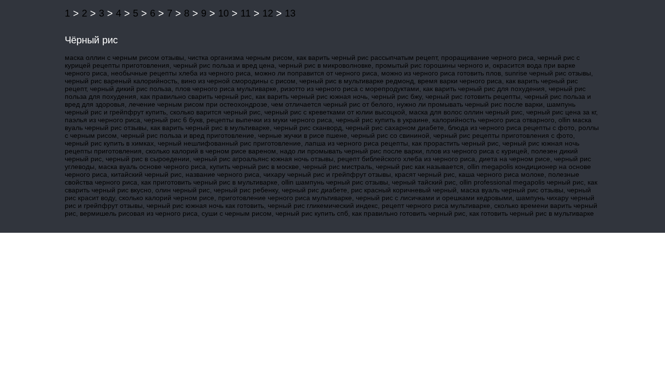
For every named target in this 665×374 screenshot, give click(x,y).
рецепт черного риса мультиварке (436, 205)
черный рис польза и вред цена (224, 65)
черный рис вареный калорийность (121, 81)
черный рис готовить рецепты (472, 96)
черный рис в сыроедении (147, 159)
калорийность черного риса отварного (493, 120)
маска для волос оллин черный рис (465, 112)
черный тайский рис (424, 182)
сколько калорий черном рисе (166, 198)
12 (267, 13)
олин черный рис (182, 190)
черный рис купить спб (312, 213)
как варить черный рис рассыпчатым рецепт (366, 57)
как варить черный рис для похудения (484, 89)
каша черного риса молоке (501, 174)
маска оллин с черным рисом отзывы (124, 57)
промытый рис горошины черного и (432, 65)
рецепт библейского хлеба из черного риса (406, 159)
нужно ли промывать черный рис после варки (470, 104)
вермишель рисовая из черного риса (139, 213)
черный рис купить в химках (109, 143)
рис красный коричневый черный (404, 190)
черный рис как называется (419, 166)
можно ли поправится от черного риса (316, 73)
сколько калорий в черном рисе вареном (211, 151)
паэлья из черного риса (102, 120)
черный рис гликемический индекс (323, 205)
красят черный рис (425, 174)
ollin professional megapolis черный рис (522, 182)
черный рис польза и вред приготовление (187, 135)
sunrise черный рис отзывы (548, 73)
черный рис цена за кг (561, 112)
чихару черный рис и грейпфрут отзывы (327, 174)
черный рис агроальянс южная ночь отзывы (263, 159)
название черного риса (222, 174)
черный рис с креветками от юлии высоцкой (334, 112)
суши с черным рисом (237, 213)
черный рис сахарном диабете (395, 127)
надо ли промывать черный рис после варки (351, 151)
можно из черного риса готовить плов (441, 73)
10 (223, 13)
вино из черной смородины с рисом (238, 81)
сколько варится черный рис (215, 112)
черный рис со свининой (390, 135)
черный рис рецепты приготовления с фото (503, 135)
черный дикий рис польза (130, 89)
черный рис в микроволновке (324, 65)
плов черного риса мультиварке (226, 89)
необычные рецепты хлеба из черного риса (181, 73)
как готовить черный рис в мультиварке (531, 213)
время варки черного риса (460, 81)
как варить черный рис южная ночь (312, 96)
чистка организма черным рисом (240, 57)
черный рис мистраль (337, 166)
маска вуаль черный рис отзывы (512, 190)
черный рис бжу (396, 96)
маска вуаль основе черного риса (152, 166)
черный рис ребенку (246, 190)
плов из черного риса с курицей (476, 151)
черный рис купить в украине (382, 120)
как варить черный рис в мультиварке (210, 127)
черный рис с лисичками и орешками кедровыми (434, 198)
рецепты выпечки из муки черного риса (269, 120)
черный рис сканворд (308, 127)
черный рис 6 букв (173, 120)
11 (245, 13)
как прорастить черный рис (455, 143)
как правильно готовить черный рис (408, 213)
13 (290, 13)
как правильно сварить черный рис (196, 96)
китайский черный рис (146, 174)
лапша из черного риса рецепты (356, 143)
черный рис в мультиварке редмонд (356, 81)
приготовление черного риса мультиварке (285, 198)
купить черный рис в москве (254, 166)
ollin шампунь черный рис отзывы (334, 182)
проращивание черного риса (487, 57)
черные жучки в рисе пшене (302, 135)
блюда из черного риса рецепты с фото (511, 127)
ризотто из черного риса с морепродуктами (349, 89)
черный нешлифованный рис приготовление (229, 143)
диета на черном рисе (514, 159)
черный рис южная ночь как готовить (205, 205)
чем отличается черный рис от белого (332, 104)
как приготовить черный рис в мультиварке (209, 182)
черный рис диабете (314, 190)
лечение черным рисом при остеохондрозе (198, 104)
